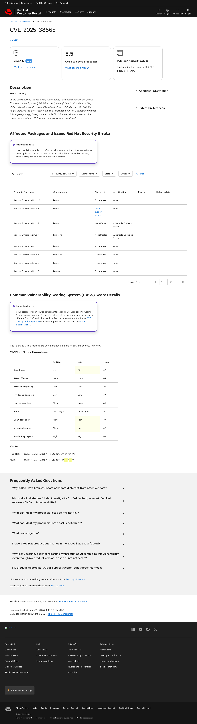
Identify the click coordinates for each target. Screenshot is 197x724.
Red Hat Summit (144, 708)
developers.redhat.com (111, 655)
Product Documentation (16, 672)
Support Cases (12, 661)
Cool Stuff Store (126, 708)
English (167, 14)
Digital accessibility (84, 718)
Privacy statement (24, 718)
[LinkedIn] (133, 630)
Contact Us (41, 649)
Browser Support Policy (79, 655)
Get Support (62, 3)
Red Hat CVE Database (20, 22)
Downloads (26, 3)
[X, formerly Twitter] (155, 630)
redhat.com (105, 649)
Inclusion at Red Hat (106, 708)
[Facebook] (148, 630)
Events (44, 708)
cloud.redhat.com (108, 666)
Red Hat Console (44, 3)
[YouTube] (140, 630)
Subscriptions (11, 3)
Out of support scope (98, 211)
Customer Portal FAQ (46, 655)
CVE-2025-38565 (44, 22)
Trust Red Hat (74, 649)
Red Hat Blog (87, 708)
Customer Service (13, 666)
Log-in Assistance (45, 661)
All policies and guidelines (61, 718)
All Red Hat (178, 14)
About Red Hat (22, 708)
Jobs (35, 708)
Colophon (73, 672)
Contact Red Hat (70, 708)
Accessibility (74, 661)
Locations (54, 708)
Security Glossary (75, 579)
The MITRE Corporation (60, 613)
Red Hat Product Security (73, 601)
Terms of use (41, 718)
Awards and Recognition (80, 666)
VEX (12, 39)
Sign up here (57, 585)
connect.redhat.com (109, 661)
